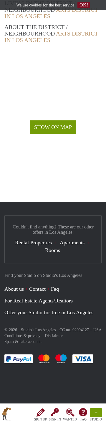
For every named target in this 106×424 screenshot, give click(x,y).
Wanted (70, 419)
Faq (55, 289)
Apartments (72, 242)
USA (97, 330)
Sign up (40, 419)
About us (14, 289)
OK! (84, 4)
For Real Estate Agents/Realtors (38, 301)
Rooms (52, 250)
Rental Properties (33, 242)
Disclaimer (54, 336)
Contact (37, 289)
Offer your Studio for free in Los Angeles (48, 312)
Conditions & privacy (22, 336)
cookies (35, 5)
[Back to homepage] (6, 415)
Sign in (55, 419)
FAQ (83, 419)
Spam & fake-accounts (23, 341)
